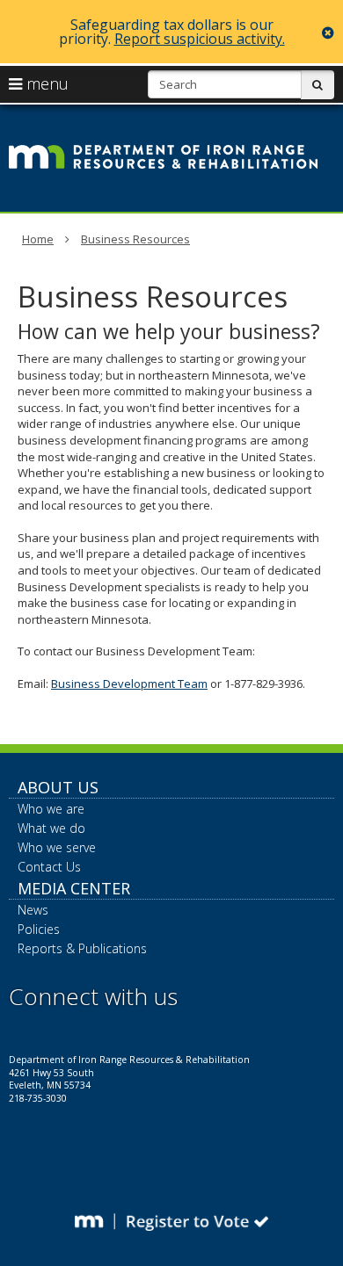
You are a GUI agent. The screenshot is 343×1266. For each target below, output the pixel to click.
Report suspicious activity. (199, 38)
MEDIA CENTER (74, 888)
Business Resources (135, 239)
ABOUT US (58, 787)
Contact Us (49, 866)
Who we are (51, 808)
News (33, 909)
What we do (51, 828)
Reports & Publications (82, 948)
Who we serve (57, 847)
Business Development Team (129, 683)
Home (38, 239)
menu (45, 83)
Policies (39, 929)
